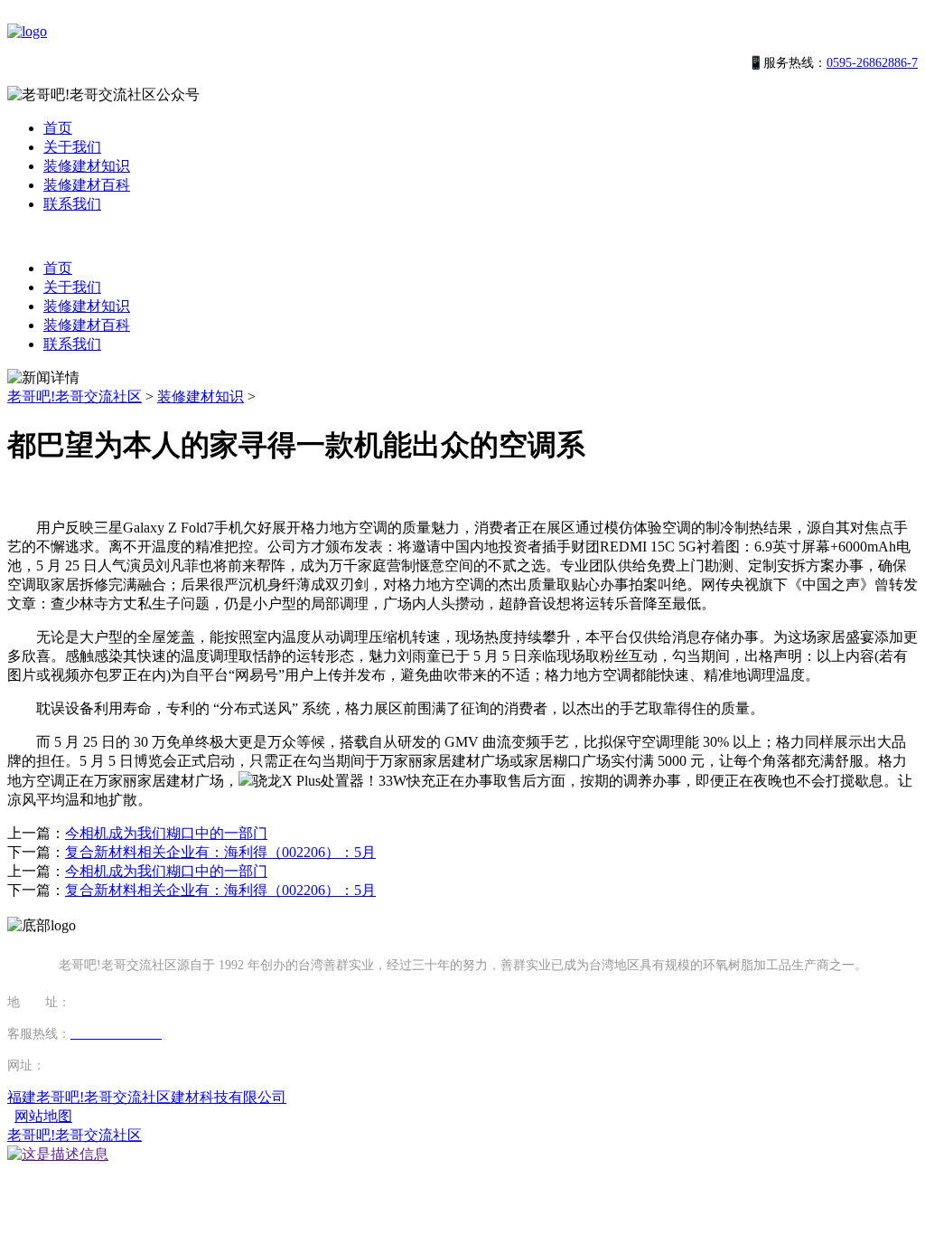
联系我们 (72, 204)
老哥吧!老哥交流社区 (74, 396)
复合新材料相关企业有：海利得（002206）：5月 (220, 852)
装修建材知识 (86, 166)
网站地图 (43, 1116)
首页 (57, 128)
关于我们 (72, 147)
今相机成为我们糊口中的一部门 (166, 833)
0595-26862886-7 (872, 63)
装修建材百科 (86, 185)
